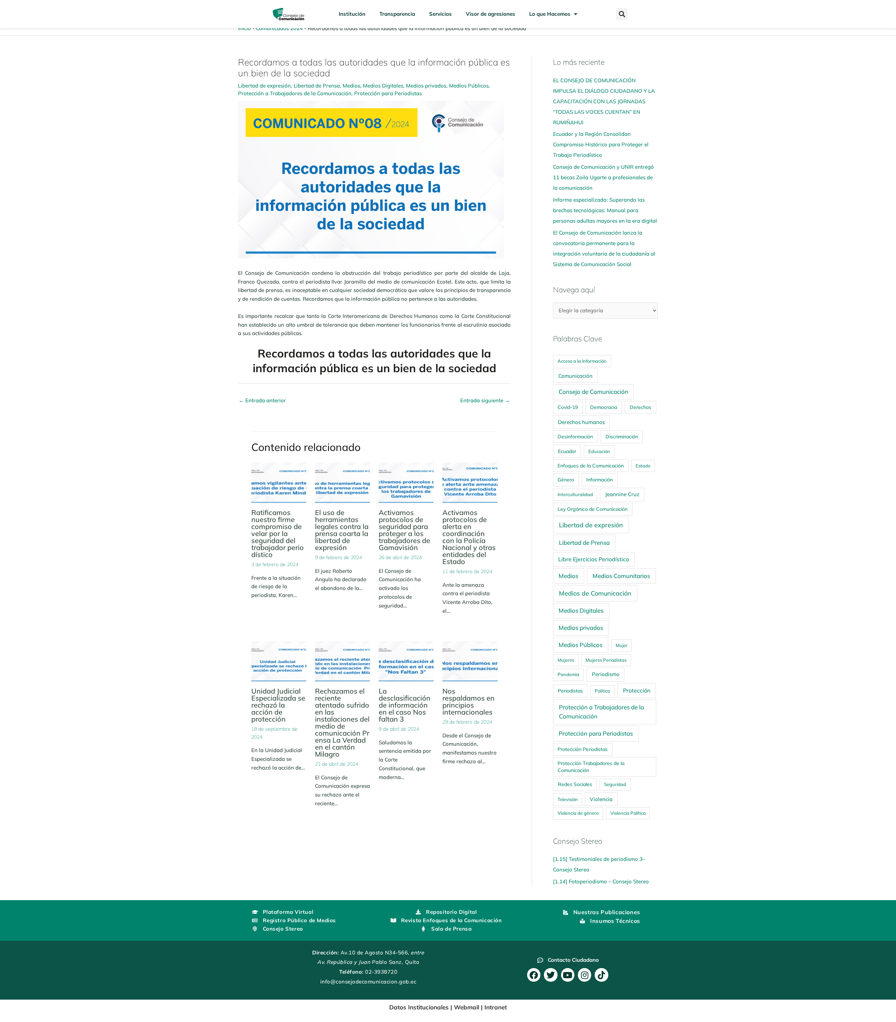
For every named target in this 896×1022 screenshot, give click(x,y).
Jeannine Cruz (622, 494)
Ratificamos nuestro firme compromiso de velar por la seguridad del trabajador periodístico (277, 533)
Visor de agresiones (490, 14)
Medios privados (426, 85)
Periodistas (570, 691)
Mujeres (566, 660)
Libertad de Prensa (317, 85)
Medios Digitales (383, 85)
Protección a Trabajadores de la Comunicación (294, 93)
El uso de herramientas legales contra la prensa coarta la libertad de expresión (342, 530)
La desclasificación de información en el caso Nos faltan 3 (404, 705)
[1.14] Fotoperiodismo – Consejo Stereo (601, 881)
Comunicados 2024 (279, 28)
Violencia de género (578, 813)
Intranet (495, 1007)
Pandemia (568, 674)
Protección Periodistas (583, 749)
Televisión (568, 799)
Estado (643, 465)
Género (566, 479)
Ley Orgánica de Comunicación (593, 509)
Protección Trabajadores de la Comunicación (591, 766)
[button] (622, 14)
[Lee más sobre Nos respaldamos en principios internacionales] (469, 661)
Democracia (603, 407)
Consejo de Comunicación (593, 391)
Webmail (466, 1007)
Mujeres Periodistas (606, 660)
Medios (351, 85)
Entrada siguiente (485, 400)
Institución (352, 14)
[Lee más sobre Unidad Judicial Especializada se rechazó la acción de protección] (278, 661)
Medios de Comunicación (595, 593)
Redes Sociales (575, 784)
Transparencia (397, 14)
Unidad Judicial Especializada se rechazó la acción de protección (278, 705)
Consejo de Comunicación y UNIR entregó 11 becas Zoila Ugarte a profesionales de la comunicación (603, 177)
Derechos (640, 407)
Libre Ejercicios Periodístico (593, 559)
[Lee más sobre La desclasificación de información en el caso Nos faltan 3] (406, 661)
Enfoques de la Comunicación (591, 465)
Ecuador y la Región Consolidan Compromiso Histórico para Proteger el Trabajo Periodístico (601, 144)
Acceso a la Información (582, 361)
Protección (636, 690)
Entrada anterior (262, 400)
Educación (599, 451)
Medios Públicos (469, 85)
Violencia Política (628, 813)
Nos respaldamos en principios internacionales (468, 701)
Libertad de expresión (264, 85)
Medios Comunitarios (621, 575)
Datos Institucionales (419, 1007)
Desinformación (575, 436)
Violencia (601, 799)
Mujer (622, 645)
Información (599, 480)
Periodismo (606, 674)
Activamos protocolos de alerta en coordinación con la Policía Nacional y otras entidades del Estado (469, 537)
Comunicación (575, 376)
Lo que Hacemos (549, 14)
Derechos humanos (581, 422)
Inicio (244, 28)
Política (602, 691)
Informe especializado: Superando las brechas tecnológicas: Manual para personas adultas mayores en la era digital (605, 210)
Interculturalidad (575, 494)
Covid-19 (568, 407)
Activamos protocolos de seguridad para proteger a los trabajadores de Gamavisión (404, 530)
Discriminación (622, 436)
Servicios (440, 14)
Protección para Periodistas (388, 93)
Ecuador (567, 451)
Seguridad (615, 784)
